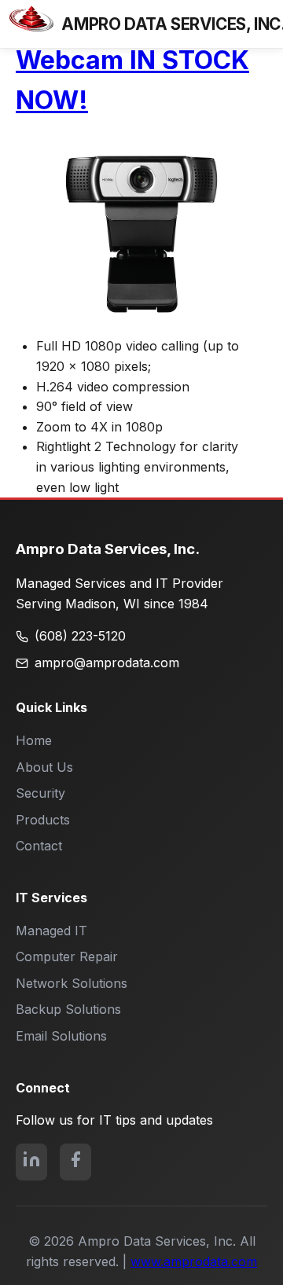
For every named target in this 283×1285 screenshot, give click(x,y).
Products (43, 820)
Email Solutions (61, 1036)
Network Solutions (71, 983)
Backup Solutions (68, 1009)
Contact (39, 846)
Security (40, 793)
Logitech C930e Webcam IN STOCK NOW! (132, 60)
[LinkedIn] (31, 1162)
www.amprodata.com (193, 1261)
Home (34, 740)
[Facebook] (75, 1162)
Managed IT (51, 930)
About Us (44, 767)
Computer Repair (67, 956)
